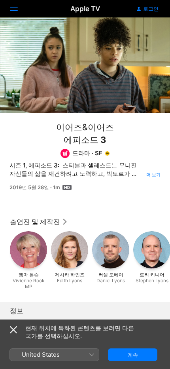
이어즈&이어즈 (85, 127)
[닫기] (13, 329)
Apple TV (85, 9)
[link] (39, 221)
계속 (133, 355)
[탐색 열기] (18, 8)
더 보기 (153, 174)
